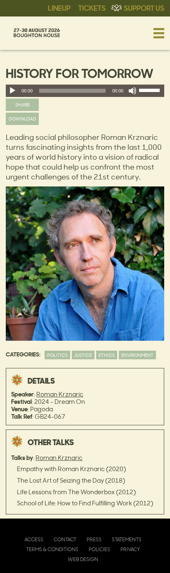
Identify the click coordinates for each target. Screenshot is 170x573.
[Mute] (132, 91)
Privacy (130, 549)
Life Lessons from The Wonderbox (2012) (76, 491)
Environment (137, 355)
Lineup (59, 7)
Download (22, 119)
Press (94, 539)
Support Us (144, 7)
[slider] (150, 92)
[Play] (12, 91)
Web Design (83, 559)
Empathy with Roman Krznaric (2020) (71, 468)
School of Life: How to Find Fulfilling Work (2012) (85, 503)
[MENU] (159, 33)
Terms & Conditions (52, 549)
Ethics (107, 355)
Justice (83, 355)
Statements (127, 539)
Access (33, 539)
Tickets (92, 7)
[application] (85, 91)
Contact (65, 539)
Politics (57, 355)
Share (22, 104)
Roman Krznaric (59, 394)
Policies (99, 549)
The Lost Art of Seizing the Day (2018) (71, 480)
